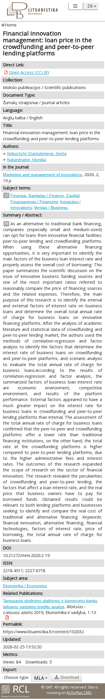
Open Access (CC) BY (29, 72)
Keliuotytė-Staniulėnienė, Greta (36, 153)
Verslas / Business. (51, 207)
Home (11, 25)
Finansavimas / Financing (34, 201)
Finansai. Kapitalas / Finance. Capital (44, 195)
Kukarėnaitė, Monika (26, 159)
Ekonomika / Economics (25, 585)
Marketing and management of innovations (42, 174)
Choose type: (16, 677)
